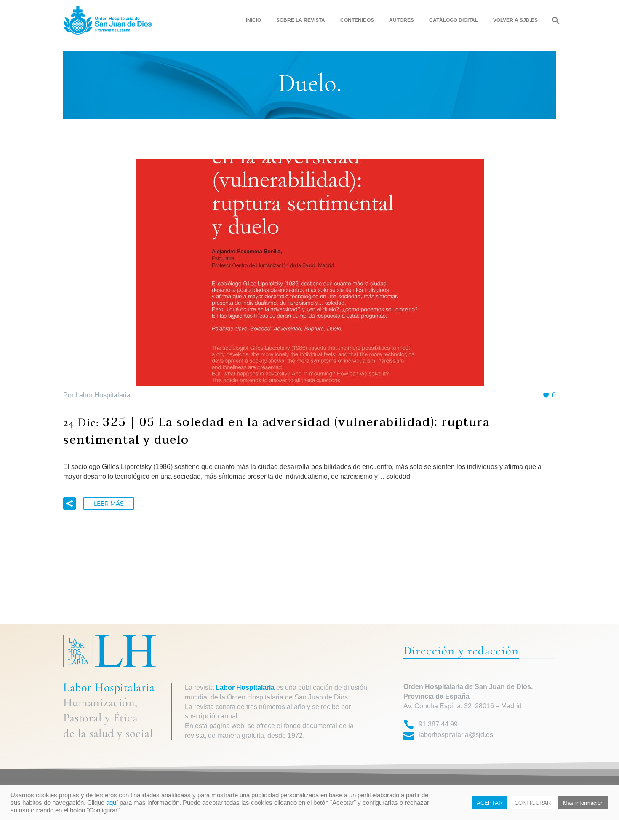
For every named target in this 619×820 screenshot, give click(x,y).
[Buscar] (555, 20)
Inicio (253, 20)
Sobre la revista (300, 20)
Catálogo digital (453, 20)
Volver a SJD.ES (515, 20)
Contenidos (357, 20)
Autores (401, 20)
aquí (112, 802)
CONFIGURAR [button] (533, 803)
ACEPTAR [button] (489, 803)
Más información (583, 803)
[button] (69, 503)
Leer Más (108, 503)
